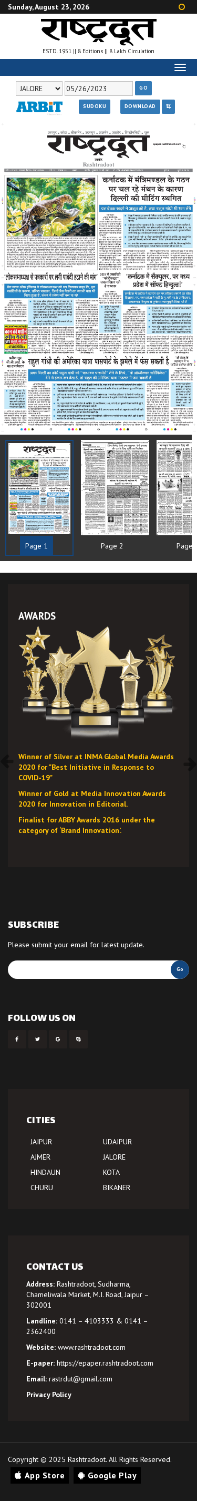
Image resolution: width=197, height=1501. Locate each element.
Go (143, 87)
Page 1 (36, 546)
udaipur (117, 1141)
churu (41, 1187)
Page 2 (112, 546)
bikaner (116, 1187)
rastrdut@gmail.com (80, 1379)
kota (111, 1172)
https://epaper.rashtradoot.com (105, 1363)
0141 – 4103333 (86, 1321)
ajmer (40, 1157)
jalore (114, 1157)
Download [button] (140, 106)
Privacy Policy (48, 1394)
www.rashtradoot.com (92, 1347)
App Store (45, 1475)
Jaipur (41, 1141)
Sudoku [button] (94, 106)
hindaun (45, 1172)
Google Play (112, 1475)
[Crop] (168, 106)
